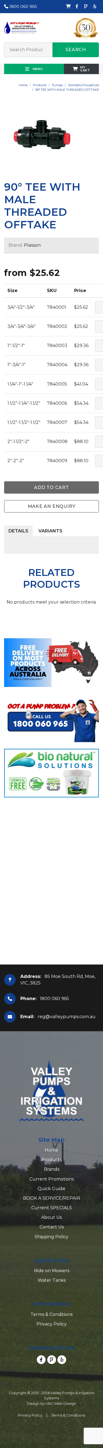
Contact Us (52, 1227)
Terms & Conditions (51, 1314)
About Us (51, 1217)
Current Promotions (51, 1179)
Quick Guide (51, 1188)
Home (23, 85)
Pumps (57, 85)
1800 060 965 (22, 6)
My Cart (85, 68)
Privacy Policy (52, 1324)
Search (75, 49)
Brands (51, 1169)
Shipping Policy (51, 1236)
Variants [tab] (50, 531)
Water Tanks (52, 1280)
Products (39, 85)
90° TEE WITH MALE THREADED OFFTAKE (67, 90)
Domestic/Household (83, 85)
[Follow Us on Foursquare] (85, 6)
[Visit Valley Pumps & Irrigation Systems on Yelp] (94, 6)
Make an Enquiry (52, 506)
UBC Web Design (61, 1404)
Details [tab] (18, 531)
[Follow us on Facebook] (77, 6)
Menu (37, 69)
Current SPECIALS (51, 1207)
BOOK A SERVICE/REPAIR (51, 1198)
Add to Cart (51, 487)
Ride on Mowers (51, 1270)
